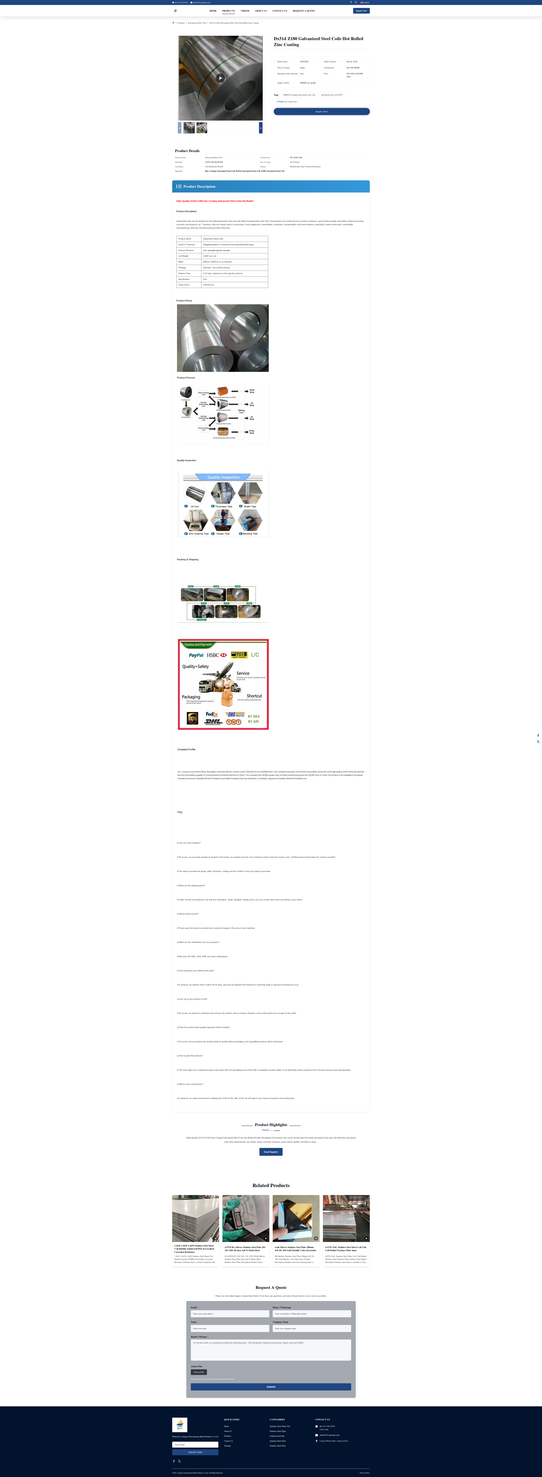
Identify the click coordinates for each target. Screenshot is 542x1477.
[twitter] (179, 1461)
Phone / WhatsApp (282, 1307)
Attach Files (196, 1366)
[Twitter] (356, 2)
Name (193, 1322)
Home (213, 10)
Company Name (280, 1322)
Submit (271, 1386)
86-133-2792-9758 (327, 1426)
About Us (261, 10)
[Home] (173, 22)
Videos (245, 10)
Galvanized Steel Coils (197, 22)
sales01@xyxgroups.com (201, 2)
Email (194, 1307)
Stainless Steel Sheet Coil (280, 1426)
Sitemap (227, 1445)
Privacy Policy (365, 1473)
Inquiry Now (361, 10)
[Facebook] (351, 2)
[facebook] (174, 1461)
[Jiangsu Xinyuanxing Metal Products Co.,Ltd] (175, 11)
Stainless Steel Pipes (278, 1431)
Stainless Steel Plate (278, 1445)
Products (228, 10)
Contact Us (279, 10)
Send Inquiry (271, 1152)
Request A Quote (304, 10)
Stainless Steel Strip (278, 1441)
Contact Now (195, 1262)
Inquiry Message (199, 1336)
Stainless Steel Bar (277, 1436)
